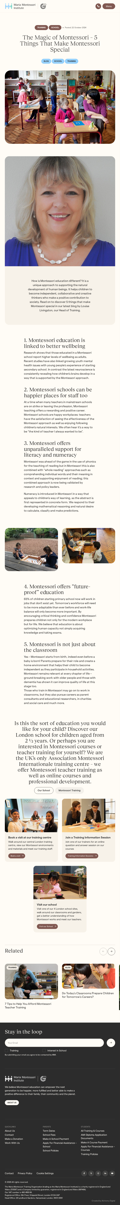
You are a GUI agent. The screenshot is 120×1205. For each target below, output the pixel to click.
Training (14, 1050)
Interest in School (57, 1050)
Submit (111, 1042)
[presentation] (103, 951)
